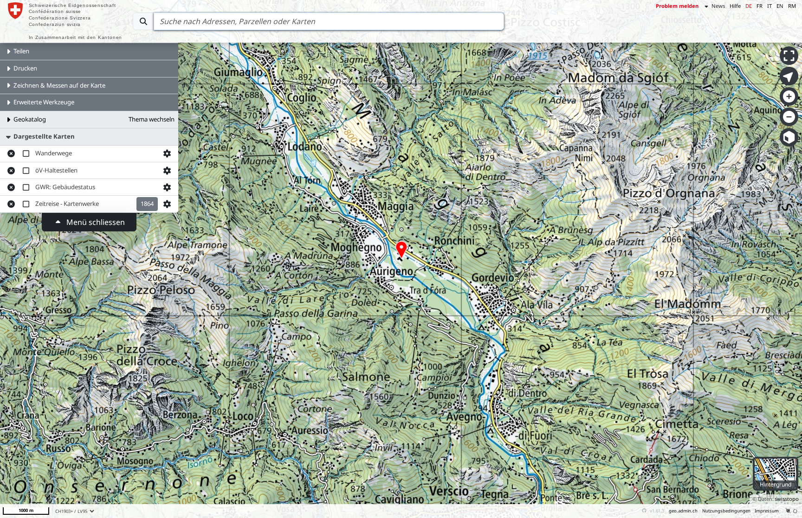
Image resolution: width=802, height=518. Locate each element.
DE (748, 5)
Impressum (767, 511)
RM (792, 5)
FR (760, 5)
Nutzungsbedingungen (726, 511)
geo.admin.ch (683, 511)
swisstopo (787, 498)
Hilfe (735, 5)
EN (779, 5)
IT (769, 5)
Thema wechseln (152, 119)
